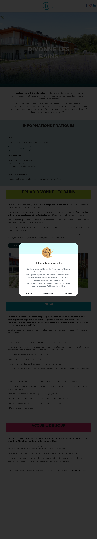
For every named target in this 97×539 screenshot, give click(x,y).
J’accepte (68, 293)
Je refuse (29, 293)
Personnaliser (48, 293)
